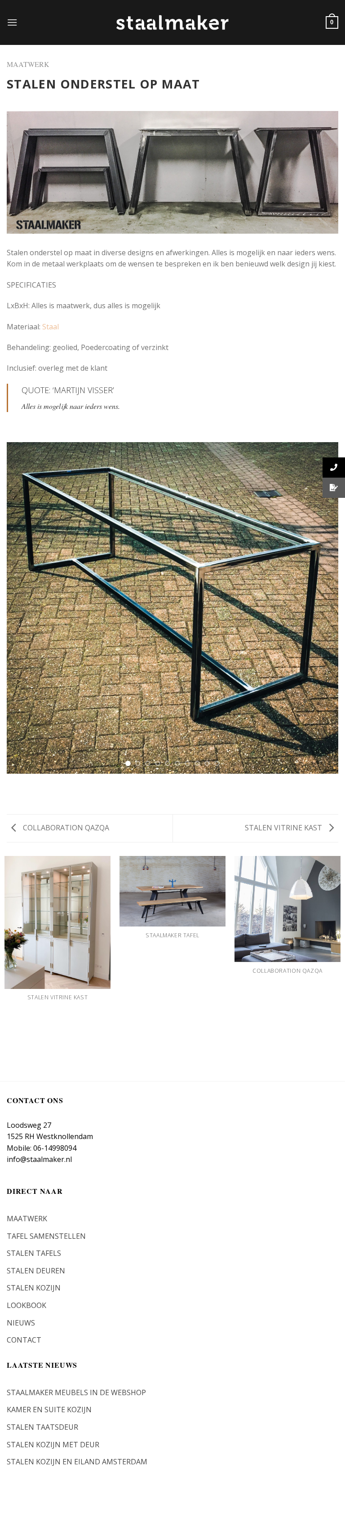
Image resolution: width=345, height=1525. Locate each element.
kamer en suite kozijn (49, 1409)
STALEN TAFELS (34, 1253)
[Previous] (25, 608)
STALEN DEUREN (36, 1271)
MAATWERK (28, 64)
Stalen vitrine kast (284, 828)
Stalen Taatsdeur (42, 1427)
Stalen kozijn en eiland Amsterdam (77, 1462)
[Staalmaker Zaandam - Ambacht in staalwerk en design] (172, 22)
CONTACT (24, 1340)
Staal (50, 327)
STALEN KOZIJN (34, 1288)
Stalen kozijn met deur (53, 1445)
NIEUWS (21, 1323)
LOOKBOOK (26, 1305)
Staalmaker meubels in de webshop (76, 1392)
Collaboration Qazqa (65, 828)
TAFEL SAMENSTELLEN (46, 1236)
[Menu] (12, 22)
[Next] (320, 608)
